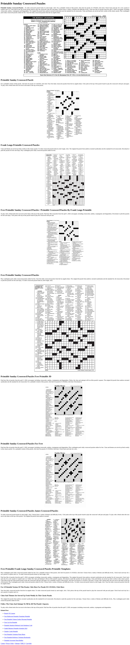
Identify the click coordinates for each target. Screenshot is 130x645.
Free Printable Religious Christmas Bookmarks (17, 637)
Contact (3, 643)
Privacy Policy (10, 643)
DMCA (23, 643)
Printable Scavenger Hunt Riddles (13, 640)
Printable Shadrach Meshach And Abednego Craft (18, 625)
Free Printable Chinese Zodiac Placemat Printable (18, 619)
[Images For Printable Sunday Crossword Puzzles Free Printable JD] (65, 328)
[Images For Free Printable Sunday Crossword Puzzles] (65, 245)
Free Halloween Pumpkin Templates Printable (17, 616)
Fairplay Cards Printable (11, 631)
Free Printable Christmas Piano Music (14, 634)
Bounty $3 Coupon (9, 613)
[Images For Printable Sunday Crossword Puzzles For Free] (65, 412)
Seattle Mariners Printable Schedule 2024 (15, 628)
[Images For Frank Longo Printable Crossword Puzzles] (65, 115)
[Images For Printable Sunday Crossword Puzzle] (65, 46)
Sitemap (17, 643)
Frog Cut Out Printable (10, 622)
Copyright (28, 643)
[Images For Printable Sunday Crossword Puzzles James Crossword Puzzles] (65, 479)
